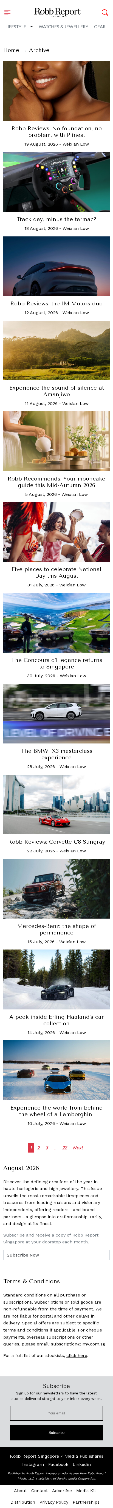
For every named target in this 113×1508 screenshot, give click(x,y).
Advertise (62, 1490)
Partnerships (86, 1502)
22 (64, 1147)
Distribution (22, 1502)
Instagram (33, 1464)
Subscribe (57, 1433)
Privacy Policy (53, 1502)
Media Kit (86, 1490)
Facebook (58, 1464)
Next (78, 1147)
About (20, 1490)
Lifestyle (15, 27)
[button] (9, 12)
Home (11, 50)
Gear (100, 27)
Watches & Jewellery (63, 27)
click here (76, 1355)
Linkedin (82, 1464)
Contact (39, 1490)
